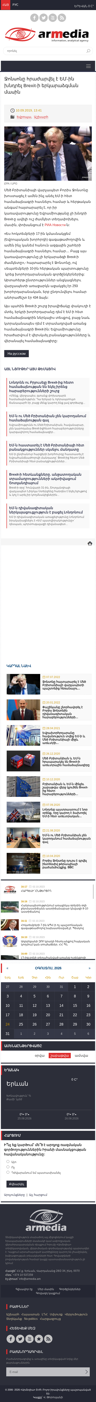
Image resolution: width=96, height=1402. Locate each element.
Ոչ (13, 1167)
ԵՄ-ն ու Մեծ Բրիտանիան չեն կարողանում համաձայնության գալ (47, 418)
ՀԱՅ (5, 4)
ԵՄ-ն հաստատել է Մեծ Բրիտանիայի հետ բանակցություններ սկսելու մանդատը (46, 447)
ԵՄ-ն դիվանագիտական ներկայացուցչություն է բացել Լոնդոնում (46, 510)
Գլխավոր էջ (24, 1289)
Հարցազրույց (50, 1318)
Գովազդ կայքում (48, 1293)
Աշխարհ (41, 117)
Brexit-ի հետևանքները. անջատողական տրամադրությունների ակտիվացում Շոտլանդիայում (45, 478)
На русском (16, 353)
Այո (13, 1162)
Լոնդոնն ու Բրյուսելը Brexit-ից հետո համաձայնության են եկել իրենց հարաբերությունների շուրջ (41, 386)
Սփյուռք (56, 1314)
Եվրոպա (24, 117)
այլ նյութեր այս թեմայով (30, 369)
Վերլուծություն (76, 1314)
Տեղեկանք (14, 1318)
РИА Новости (55, 225)
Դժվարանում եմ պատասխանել (36, 1172)
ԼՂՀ (45, 1314)
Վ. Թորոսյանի (53, 1397)
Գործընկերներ (70, 1289)
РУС (15, 4)
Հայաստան (30, 1314)
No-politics (31, 1318)
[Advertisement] (48, 598)
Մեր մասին (46, 1289)
